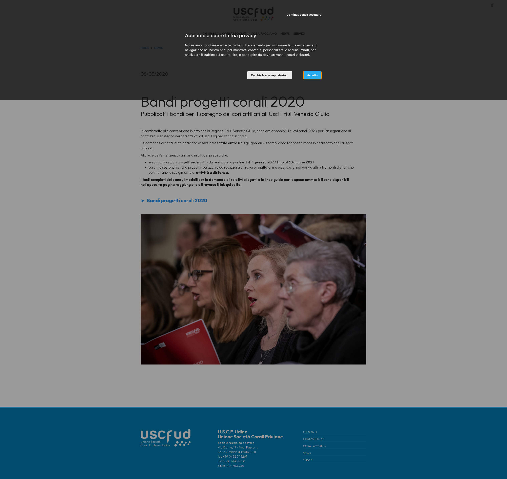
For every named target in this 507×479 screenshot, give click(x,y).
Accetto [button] (312, 75)
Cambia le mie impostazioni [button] (269, 75)
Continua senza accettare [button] (304, 14)
